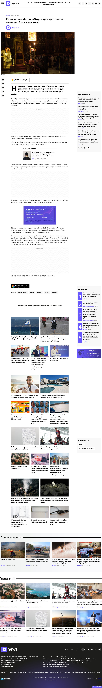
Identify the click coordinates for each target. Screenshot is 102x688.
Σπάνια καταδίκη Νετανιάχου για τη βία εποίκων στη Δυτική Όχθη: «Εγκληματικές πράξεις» (88, 99)
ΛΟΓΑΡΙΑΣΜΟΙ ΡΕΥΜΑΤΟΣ (86, 448)
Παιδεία (85, 342)
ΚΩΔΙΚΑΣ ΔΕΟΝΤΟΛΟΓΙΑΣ (79, 672)
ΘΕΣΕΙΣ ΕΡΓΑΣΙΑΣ (65, 2)
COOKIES (67, 672)
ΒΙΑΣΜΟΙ (54, 292)
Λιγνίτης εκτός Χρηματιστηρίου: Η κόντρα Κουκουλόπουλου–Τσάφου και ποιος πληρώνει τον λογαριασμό (24, 500)
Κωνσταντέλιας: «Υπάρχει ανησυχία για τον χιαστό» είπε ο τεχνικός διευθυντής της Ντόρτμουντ (88, 124)
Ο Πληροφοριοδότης (88, 306)
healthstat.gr (3, 607)
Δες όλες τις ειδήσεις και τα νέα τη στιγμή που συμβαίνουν (40, 305)
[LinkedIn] (2, 87)
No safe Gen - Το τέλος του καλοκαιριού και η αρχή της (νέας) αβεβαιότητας (20, 360)
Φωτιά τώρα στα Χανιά (8, 559)
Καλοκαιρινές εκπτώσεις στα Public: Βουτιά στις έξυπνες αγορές (19, 417)
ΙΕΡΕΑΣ (47, 292)
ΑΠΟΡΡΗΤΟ (98, 686)
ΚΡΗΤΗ (39, 292)
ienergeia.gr (29, 607)
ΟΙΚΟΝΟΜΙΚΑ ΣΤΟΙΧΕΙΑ (94, 672)
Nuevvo (55, 680)
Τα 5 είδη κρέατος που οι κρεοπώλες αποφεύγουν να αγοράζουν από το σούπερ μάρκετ (10, 630)
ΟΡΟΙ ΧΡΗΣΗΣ (22, 672)
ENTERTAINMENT (48, 4)
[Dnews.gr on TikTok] (89, 3)
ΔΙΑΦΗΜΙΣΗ (13, 672)
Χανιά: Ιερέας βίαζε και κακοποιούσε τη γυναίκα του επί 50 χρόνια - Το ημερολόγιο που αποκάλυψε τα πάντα (43, 154)
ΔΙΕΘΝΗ (50, 2)
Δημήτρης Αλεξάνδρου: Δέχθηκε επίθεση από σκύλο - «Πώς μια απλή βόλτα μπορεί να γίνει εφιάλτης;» (88, 140)
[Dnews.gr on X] (83, 3)
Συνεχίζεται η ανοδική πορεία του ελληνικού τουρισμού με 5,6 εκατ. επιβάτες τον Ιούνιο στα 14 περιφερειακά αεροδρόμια (59, 419)
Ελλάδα (8, 15)
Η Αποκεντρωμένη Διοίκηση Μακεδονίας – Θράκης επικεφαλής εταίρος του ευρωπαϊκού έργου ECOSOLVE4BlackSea (89, 602)
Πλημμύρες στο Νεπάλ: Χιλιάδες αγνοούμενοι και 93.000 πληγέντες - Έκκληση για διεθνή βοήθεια (88, 116)
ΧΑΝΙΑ (32, 292)
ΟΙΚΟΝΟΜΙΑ (37, 2)
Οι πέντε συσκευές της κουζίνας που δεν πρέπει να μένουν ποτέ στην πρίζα (91, 294)
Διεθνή (80, 103)
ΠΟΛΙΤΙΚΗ (29, 2)
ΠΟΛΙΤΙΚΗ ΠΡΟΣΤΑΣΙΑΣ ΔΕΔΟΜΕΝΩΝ (38, 672)
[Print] (2, 95)
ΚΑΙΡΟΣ (81, 444)
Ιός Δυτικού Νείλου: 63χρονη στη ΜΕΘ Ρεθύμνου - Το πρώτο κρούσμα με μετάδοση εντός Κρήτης (63, 561)
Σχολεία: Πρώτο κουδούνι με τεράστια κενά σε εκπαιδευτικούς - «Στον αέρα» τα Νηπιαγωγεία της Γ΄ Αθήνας (54, 339)
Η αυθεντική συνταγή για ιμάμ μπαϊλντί (11, 601)
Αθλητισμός (81, 111)
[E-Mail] (2, 91)
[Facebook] (2, 79)
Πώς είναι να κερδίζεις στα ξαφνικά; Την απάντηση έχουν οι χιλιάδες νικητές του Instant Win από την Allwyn (39, 419)
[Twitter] (2, 83)
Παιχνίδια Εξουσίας (88, 320)
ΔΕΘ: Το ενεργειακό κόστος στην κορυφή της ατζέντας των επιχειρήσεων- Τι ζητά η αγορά (54, 500)
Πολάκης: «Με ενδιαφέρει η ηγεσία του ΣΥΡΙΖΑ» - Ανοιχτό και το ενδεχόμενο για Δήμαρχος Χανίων (88, 561)
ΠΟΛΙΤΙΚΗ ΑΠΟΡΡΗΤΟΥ (56, 672)
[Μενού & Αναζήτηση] (2, 3)
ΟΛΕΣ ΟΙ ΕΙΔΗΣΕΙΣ (70, 649)
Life (79, 144)
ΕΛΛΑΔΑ (44, 2)
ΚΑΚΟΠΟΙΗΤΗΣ (22, 292)
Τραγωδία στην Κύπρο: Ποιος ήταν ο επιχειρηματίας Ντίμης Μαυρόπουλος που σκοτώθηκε (89, 132)
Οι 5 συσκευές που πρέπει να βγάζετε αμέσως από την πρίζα (59, 522)
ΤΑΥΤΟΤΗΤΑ (4, 672)
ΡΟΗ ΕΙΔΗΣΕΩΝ (84, 95)
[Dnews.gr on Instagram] (86, 3)
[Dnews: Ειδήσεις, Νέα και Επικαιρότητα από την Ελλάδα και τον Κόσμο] (12, 3)
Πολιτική (79, 565)
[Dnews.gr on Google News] (92, 3)
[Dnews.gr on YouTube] (96, 3)
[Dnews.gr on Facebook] (79, 3)
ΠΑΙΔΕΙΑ (56, 2)
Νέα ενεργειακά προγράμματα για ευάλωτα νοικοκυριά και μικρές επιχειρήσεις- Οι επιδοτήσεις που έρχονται (59, 470)
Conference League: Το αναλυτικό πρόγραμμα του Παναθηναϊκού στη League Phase (88, 107)
